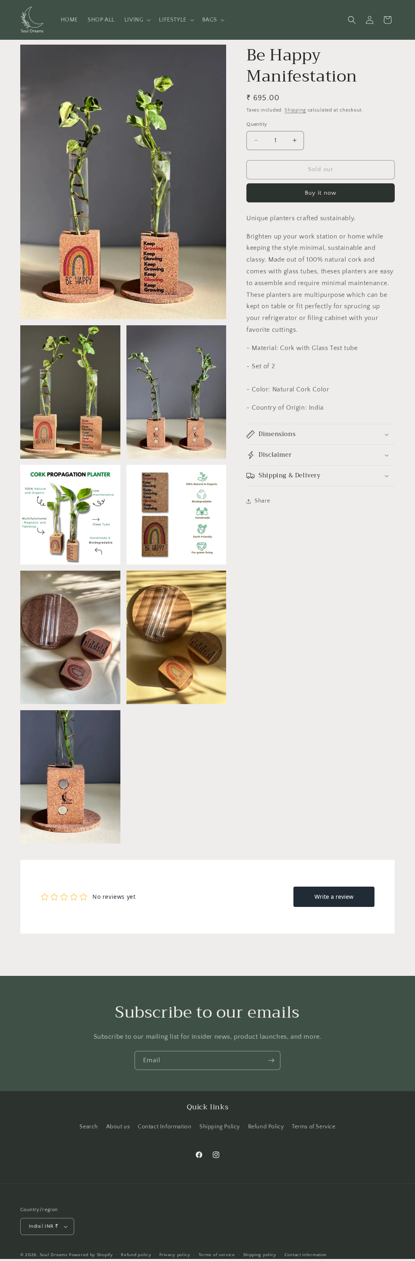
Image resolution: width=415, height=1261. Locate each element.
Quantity (256, 124)
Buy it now (320, 192)
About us (118, 1127)
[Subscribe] (271, 1060)
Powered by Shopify (91, 1254)
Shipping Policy (219, 1127)
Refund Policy (266, 1127)
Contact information (306, 1254)
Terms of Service (314, 1127)
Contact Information (164, 1127)
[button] (137, 19)
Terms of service (217, 1254)
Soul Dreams (54, 1254)
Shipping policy (260, 1254)
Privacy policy (174, 1254)
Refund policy (136, 1254)
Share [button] (262, 501)
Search (88, 1127)
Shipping (295, 110)
